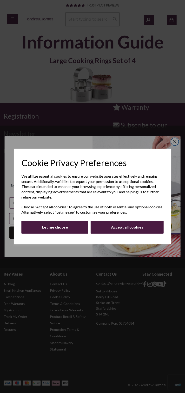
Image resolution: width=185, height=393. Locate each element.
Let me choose (55, 227)
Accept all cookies (127, 227)
